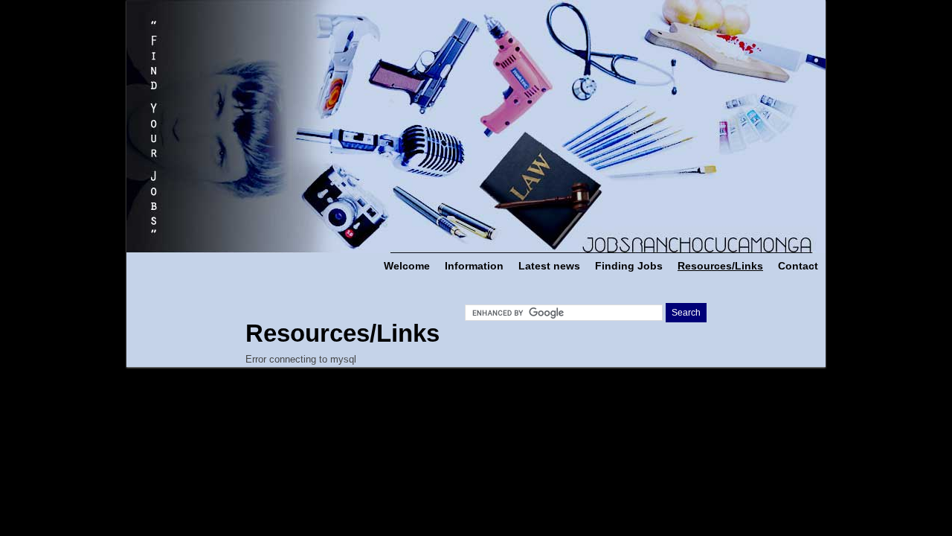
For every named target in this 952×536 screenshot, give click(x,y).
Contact (798, 266)
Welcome (407, 266)
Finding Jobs (629, 266)
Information (474, 266)
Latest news (549, 266)
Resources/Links (720, 266)
